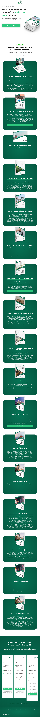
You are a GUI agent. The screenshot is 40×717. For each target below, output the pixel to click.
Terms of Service (6, 709)
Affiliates (20, 712)
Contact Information (32, 709)
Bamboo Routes (7, 714)
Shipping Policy (19, 709)
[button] (2, 2)
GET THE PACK (11, 25)
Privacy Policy (12, 709)
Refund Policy (25, 709)
